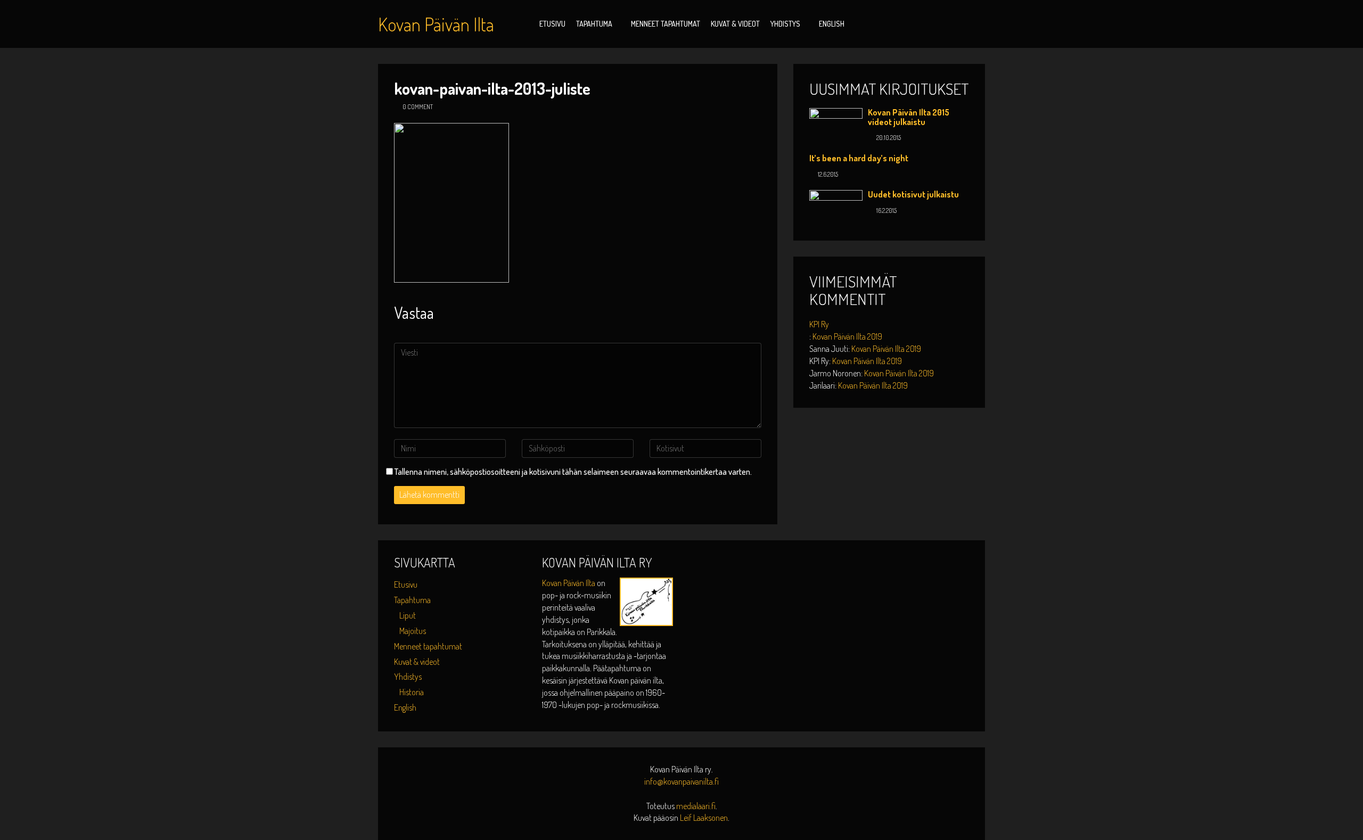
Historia (411, 692)
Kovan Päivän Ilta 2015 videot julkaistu (908, 117)
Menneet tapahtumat (665, 23)
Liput (407, 615)
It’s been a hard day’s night (858, 158)
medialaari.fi (696, 806)
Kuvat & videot (735, 23)
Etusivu (552, 23)
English (831, 23)
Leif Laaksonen (704, 817)
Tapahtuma (594, 23)
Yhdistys (785, 23)
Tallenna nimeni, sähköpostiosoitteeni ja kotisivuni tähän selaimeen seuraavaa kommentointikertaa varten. (573, 471)
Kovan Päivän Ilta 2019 (847, 336)
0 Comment (418, 107)
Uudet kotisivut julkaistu (913, 194)
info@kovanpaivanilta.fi (681, 781)
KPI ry (819, 324)
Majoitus (412, 630)
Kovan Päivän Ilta (569, 583)
